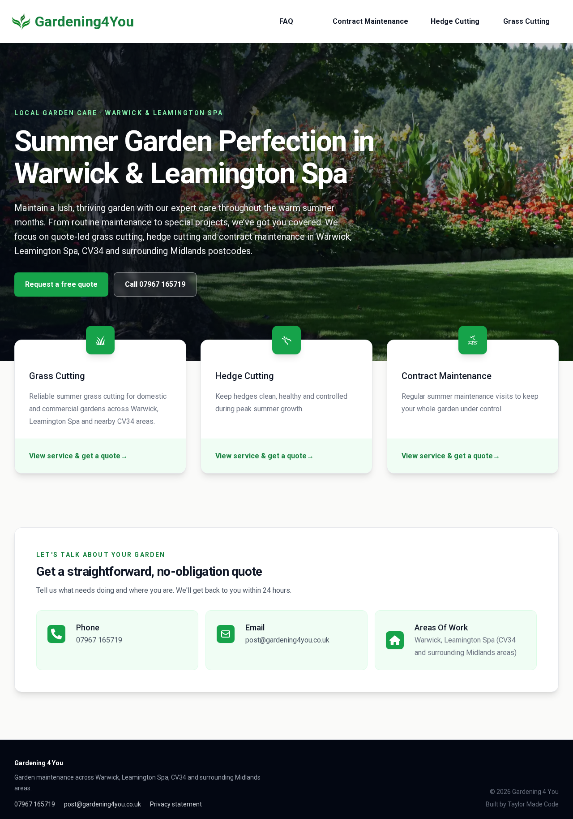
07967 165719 (99, 640)
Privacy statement (176, 804)
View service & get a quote (78, 456)
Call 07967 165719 (155, 284)
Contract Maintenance (370, 21)
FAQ (286, 21)
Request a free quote (61, 284)
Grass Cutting (526, 21)
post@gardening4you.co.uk (287, 640)
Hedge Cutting (455, 21)
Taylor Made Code (533, 804)
